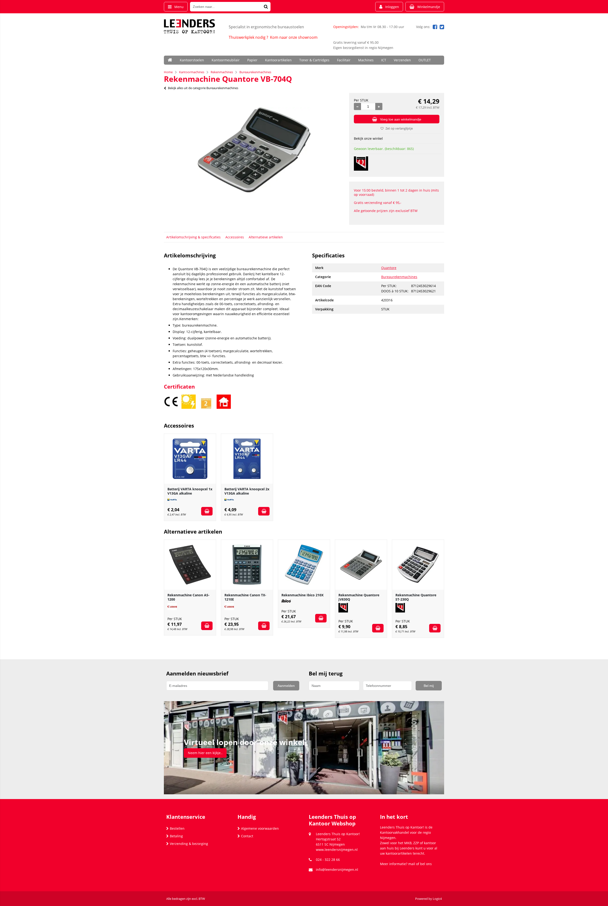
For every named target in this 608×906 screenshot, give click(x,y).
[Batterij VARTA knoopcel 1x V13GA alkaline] (190, 459)
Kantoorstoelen (192, 60)
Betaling (176, 836)
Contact (247, 836)
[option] (254, 150)
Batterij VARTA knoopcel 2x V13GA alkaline (246, 491)
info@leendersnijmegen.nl (337, 869)
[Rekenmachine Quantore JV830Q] (361, 565)
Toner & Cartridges (314, 60)
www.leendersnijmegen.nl (337, 849)
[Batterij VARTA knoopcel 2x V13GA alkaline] (247, 459)
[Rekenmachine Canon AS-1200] (190, 565)
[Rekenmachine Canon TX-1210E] (247, 565)
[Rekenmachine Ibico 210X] (304, 565)
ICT (383, 60)
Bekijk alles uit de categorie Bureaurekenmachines (203, 88)
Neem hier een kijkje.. (205, 753)
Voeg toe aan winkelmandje (400, 119)
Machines (366, 60)
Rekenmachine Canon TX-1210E (245, 597)
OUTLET (424, 60)
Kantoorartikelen (278, 60)
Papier (252, 60)
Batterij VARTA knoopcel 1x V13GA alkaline (189, 491)
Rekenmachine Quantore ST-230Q (415, 597)
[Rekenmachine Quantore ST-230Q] (418, 565)
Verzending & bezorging (189, 843)
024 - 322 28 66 (328, 859)
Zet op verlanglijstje (399, 128)
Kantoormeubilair (226, 60)
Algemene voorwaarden (260, 828)
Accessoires (234, 237)
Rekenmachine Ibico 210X (302, 595)
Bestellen (177, 828)
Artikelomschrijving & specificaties (193, 237)
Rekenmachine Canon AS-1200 (188, 597)
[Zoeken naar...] (266, 6)
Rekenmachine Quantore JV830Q (358, 597)
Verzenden (402, 60)
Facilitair (344, 60)
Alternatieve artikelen (266, 237)
